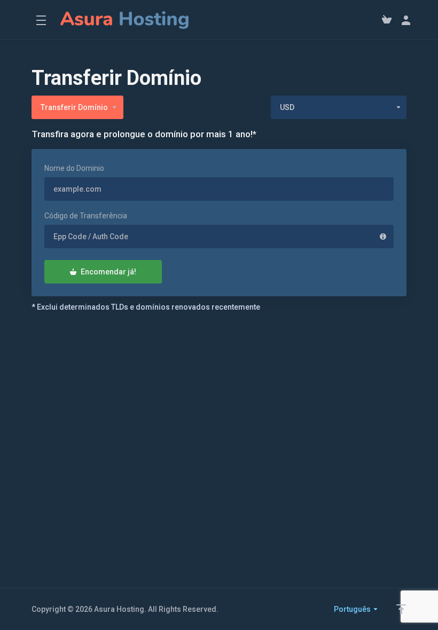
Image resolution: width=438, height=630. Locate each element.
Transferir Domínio (74, 107)
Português (353, 609)
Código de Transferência (85, 215)
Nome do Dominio (74, 168)
